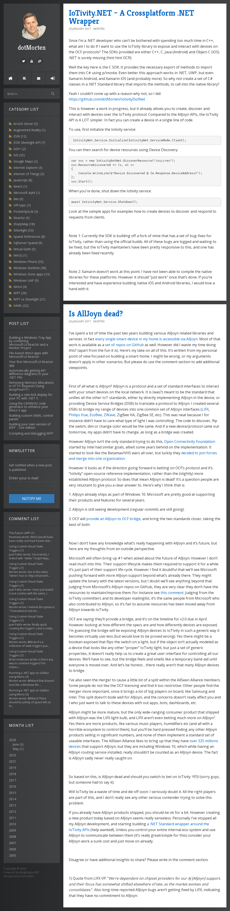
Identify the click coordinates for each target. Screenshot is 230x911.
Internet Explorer (27, 167)
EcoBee (96, 414)
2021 (12, 761)
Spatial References (29, 236)
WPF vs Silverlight (29, 299)
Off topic (22, 205)
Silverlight (23, 230)
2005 (12, 855)
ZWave (109, 414)
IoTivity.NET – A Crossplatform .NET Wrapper (131, 17)
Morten (98, 29)
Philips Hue (78, 414)
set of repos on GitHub (124, 344)
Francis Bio (27, 876)
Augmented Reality (29, 130)
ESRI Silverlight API (29, 142)
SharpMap (24, 224)
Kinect (20, 186)
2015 (12, 793)
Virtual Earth (24, 249)
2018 (12, 774)
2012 (12, 811)
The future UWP (19, 533)
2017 (12, 780)
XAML (21, 305)
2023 (12, 755)
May (16, 749)
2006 (12, 849)
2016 (12, 786)
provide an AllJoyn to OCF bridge (113, 518)
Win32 (20, 255)
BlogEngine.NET (29, 872)
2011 (12, 818)
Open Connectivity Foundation (189, 441)
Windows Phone (28, 261)
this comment (172, 592)
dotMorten (32, 47)
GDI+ (19, 149)
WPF (20, 293)
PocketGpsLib (25, 211)
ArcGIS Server (25, 124)
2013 (12, 805)
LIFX (205, 409)
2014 (12, 799)
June (16, 744)
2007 (12, 843)
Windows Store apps (31, 274)
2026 (16, 744)
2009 (12, 830)
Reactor (21, 218)
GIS (19, 155)
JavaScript (22, 180)
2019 (12, 767)
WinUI (20, 287)
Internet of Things (28, 174)
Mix (18, 199)
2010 (12, 824)
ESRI (20, 136)
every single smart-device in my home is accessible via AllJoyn (146, 339)
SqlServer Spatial (27, 243)
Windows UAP (26, 280)
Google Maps (25, 161)
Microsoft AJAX (26, 193)
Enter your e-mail (23, 478)
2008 (12, 836)
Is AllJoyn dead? (96, 314)
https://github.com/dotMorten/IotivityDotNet (107, 99)
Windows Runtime (29, 268)
